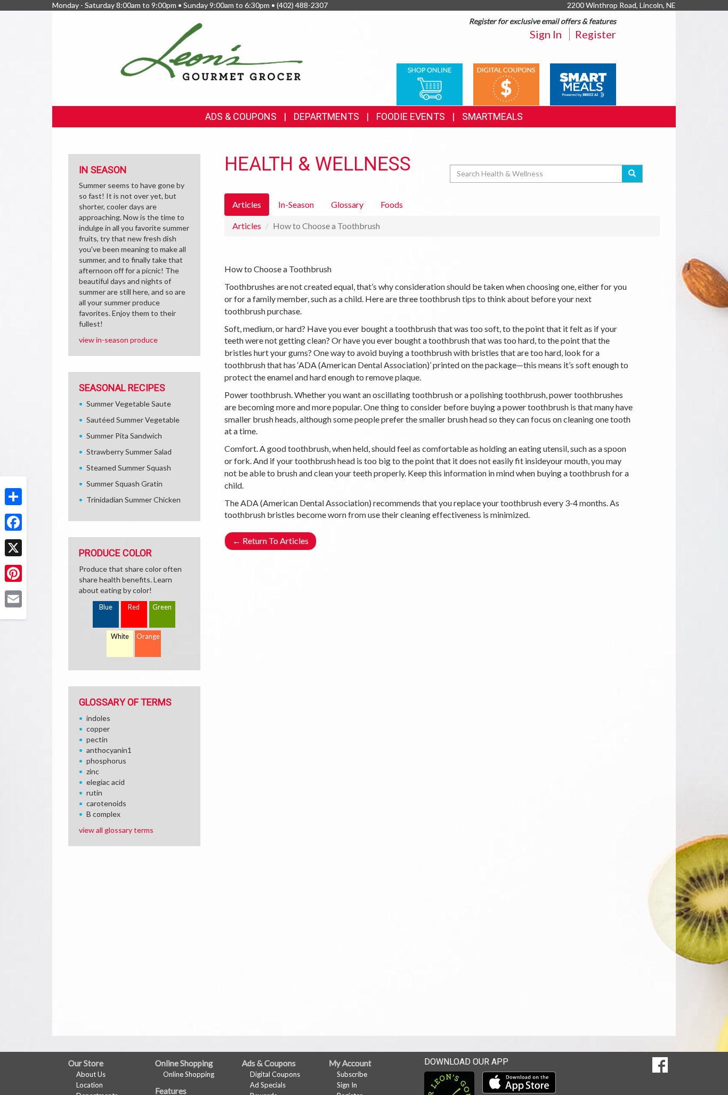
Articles (246, 226)
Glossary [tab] (347, 204)
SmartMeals (492, 116)
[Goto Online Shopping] (430, 83)
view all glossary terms (116, 829)
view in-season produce (118, 339)
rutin (94, 792)
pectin (97, 739)
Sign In (546, 34)
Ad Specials (268, 1085)
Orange (148, 636)
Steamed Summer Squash (128, 467)
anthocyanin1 (109, 750)
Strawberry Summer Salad (129, 451)
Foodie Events (410, 116)
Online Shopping (188, 1074)
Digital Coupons (275, 1074)
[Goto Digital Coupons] (506, 83)
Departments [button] (326, 116)
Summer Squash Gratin (124, 483)
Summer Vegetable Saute (128, 403)
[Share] (13, 496)
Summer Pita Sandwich (124, 435)
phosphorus (106, 760)
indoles (98, 718)
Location (89, 1085)
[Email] (13, 599)
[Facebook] (13, 522)
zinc (92, 771)
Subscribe (352, 1074)
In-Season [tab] (296, 204)
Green (162, 607)
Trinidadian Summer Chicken (133, 499)
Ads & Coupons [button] (241, 116)
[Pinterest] (13, 573)
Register (595, 34)
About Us (91, 1074)
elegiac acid (105, 781)
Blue (105, 607)
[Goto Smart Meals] (583, 83)
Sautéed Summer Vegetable (133, 419)
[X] (13, 547)
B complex (103, 813)
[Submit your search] (632, 174)
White (120, 636)
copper (98, 728)
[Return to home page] (211, 50)
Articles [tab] (246, 204)
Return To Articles (270, 541)
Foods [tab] (392, 204)
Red (134, 607)
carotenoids (106, 803)
